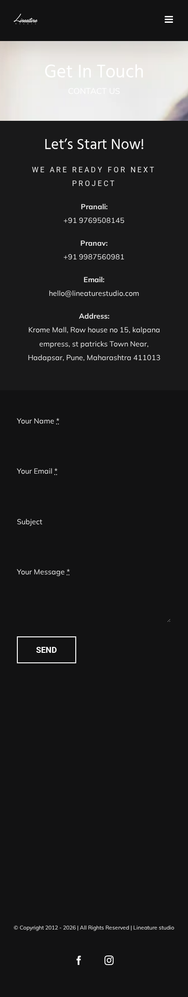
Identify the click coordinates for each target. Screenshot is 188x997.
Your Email (37, 470)
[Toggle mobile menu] (169, 19)
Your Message (43, 571)
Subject (29, 521)
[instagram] (109, 960)
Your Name (38, 420)
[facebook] (79, 960)
